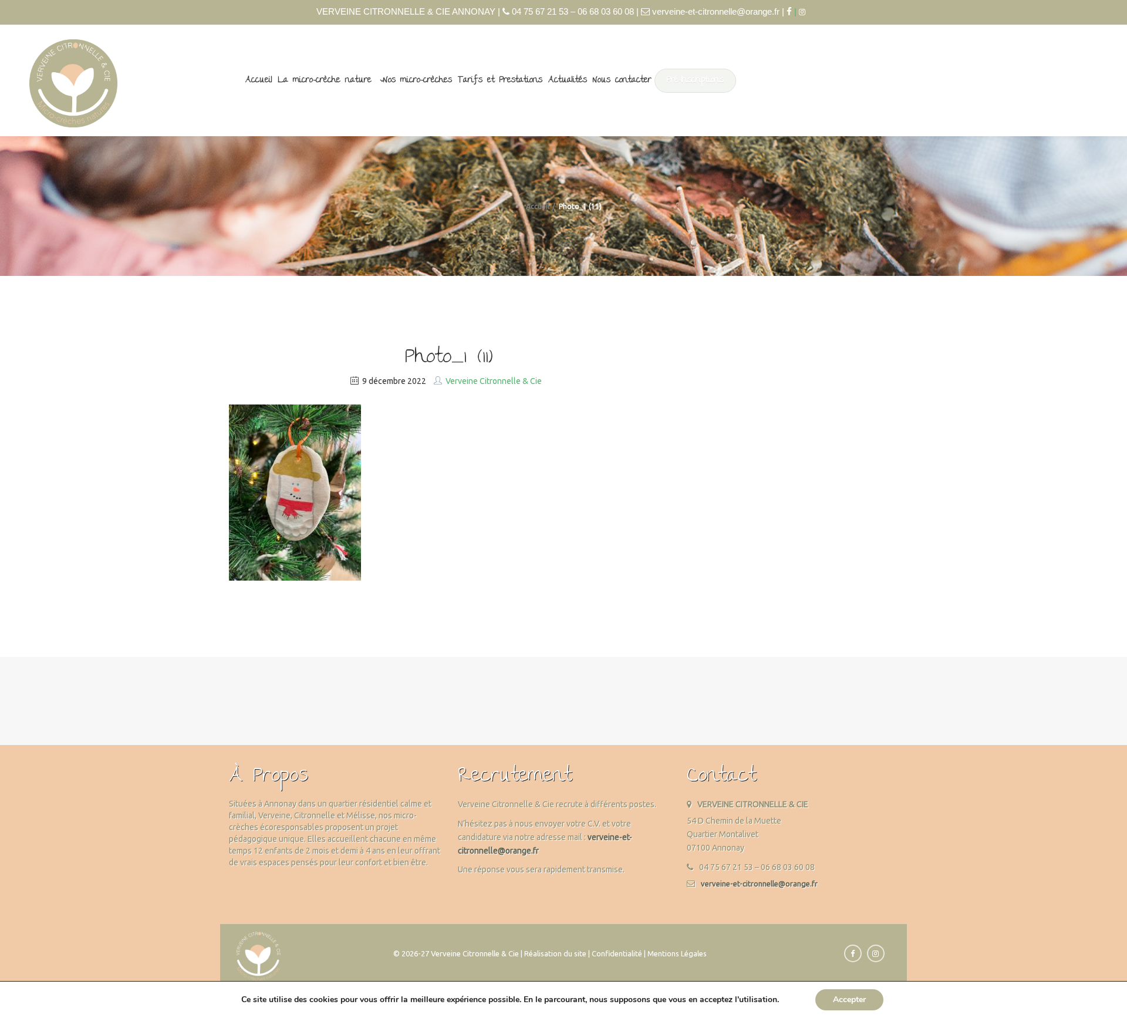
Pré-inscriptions (695, 80)
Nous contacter (622, 80)
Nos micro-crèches (417, 80)
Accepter (849, 999)
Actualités (567, 80)
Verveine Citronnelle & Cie (494, 381)
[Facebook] (789, 11)
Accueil (258, 80)
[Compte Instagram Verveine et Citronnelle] (805, 12)
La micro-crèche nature (325, 80)
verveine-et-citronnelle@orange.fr (759, 883)
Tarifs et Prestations (500, 80)
